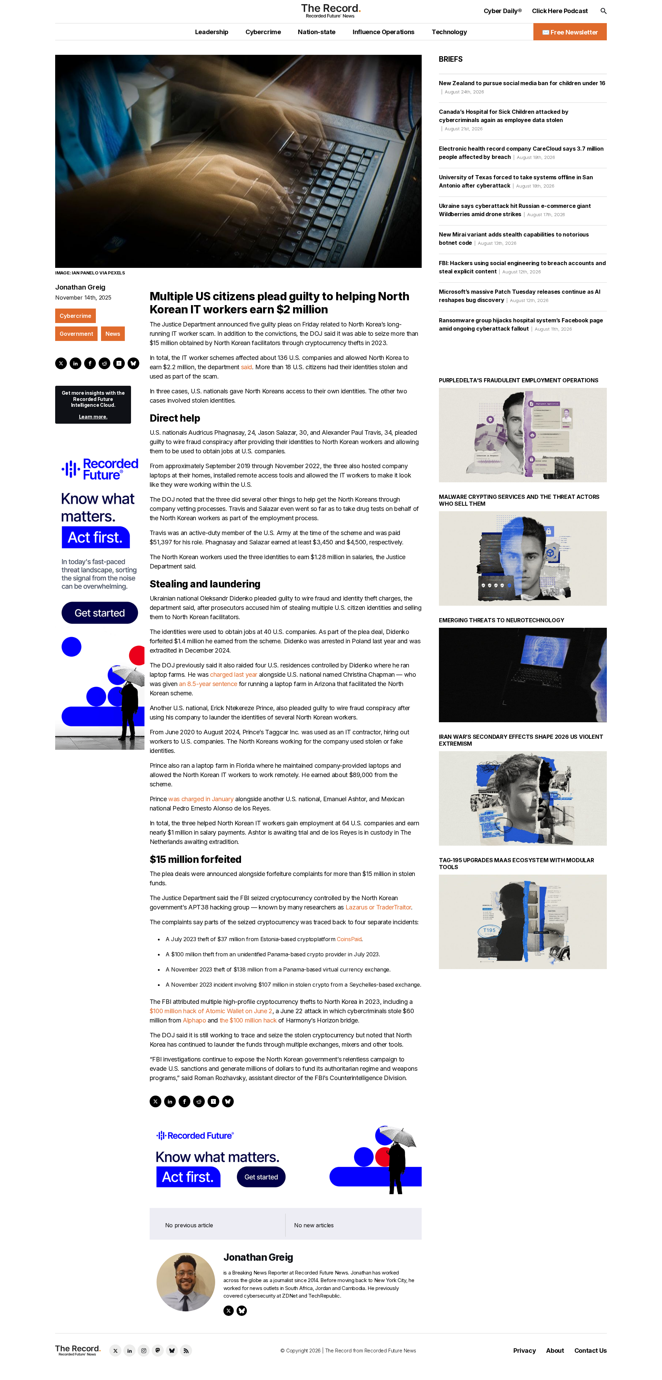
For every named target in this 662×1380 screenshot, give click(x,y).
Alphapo (194, 1020)
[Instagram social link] (144, 1350)
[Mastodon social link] (158, 1350)
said (246, 367)
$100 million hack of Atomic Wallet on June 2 (211, 1011)
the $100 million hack (248, 1020)
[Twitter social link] (115, 1350)
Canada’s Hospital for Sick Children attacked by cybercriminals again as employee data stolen (503, 119)
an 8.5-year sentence (208, 683)
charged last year (233, 674)
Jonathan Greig (80, 287)
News (113, 333)
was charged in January (200, 799)
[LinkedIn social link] (129, 1350)
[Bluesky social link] (172, 1350)
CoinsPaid (349, 939)
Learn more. (93, 417)
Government (76, 333)
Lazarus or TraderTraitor (378, 907)
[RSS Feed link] (186, 1350)
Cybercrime (75, 315)
